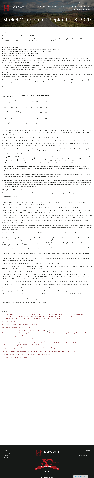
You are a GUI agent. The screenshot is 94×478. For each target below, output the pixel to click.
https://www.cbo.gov (8, 321)
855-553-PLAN (86, 455)
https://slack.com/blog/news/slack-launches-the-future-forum (21, 336)
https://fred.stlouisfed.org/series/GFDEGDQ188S (16, 327)
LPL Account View (66, 2)
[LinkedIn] (48, 471)
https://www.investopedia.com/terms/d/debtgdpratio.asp (19, 324)
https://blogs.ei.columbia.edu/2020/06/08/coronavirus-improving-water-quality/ (26, 354)
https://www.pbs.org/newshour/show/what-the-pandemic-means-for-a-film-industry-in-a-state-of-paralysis (35, 348)
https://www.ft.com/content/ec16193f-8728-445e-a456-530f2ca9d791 (23, 331)
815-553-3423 (86, 453)
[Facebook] (46, 471)
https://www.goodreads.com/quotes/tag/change (17, 357)
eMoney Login (77, 2)
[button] (40, 6)
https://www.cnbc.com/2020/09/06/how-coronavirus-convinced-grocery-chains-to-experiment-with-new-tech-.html (38, 351)
